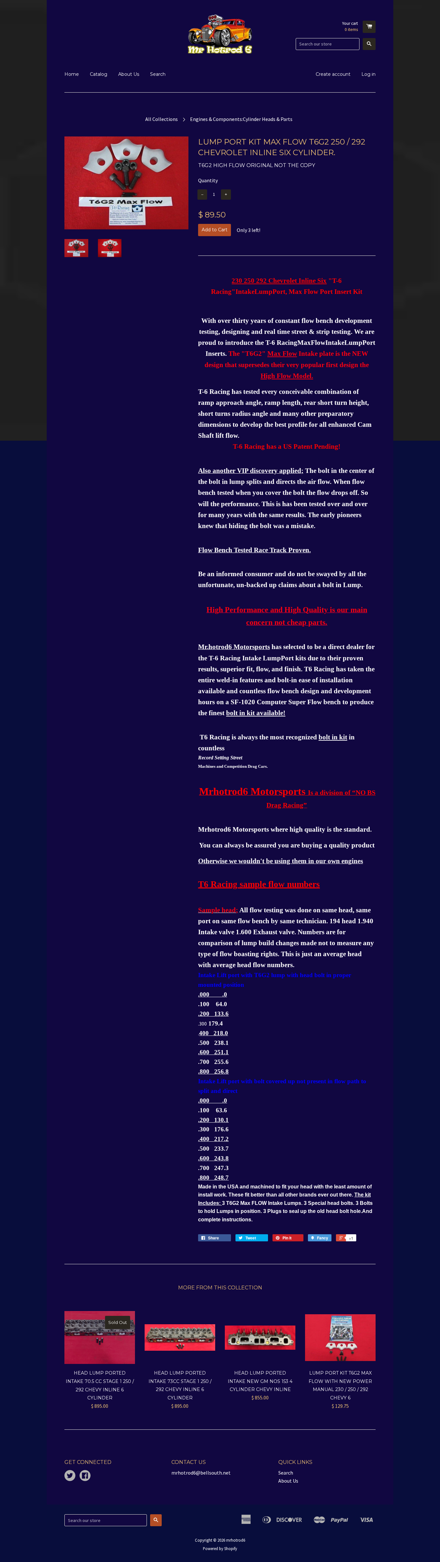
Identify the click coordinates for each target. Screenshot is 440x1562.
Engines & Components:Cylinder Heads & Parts (241, 119)
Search (158, 74)
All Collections (161, 119)
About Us (128, 74)
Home (71, 74)
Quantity (208, 180)
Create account (333, 74)
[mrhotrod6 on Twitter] (69, 1476)
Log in (368, 74)
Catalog (98, 74)
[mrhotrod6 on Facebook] (85, 1476)
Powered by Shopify (220, 1548)
